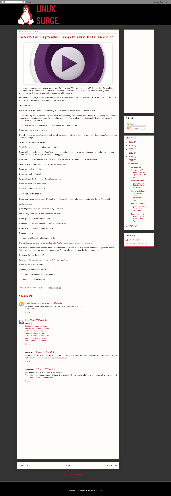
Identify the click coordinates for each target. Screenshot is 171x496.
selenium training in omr (34, 333)
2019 (131, 153)
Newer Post (24, 466)
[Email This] (49, 288)
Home (69, 466)
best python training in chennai (37, 328)
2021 (131, 145)
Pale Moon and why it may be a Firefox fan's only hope (138, 206)
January (134, 167)
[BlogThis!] (52, 288)
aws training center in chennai (36, 341)
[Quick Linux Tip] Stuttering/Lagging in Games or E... (138, 173)
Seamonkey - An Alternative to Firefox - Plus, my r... (137, 217)
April (133, 163)
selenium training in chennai (36, 331)
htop (27, 320)
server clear (29, 309)
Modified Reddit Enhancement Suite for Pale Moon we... (137, 184)
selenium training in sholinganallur (38, 336)
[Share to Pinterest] (60, 288)
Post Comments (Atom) (73, 474)
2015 (131, 226)
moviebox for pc (60, 358)
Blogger (99, 491)
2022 (131, 142)
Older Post (112, 466)
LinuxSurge (134, 240)
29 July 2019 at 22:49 (38, 320)
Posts (131, 124)
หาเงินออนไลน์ (31, 378)
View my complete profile (136, 243)
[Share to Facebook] (57, 288)
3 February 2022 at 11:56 (45, 369)
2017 (131, 160)
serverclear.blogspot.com (35, 303)
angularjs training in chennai (36, 338)
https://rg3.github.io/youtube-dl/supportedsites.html (72, 243)
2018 (131, 156)
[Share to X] (55, 288)
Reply (27, 312)
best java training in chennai (36, 326)
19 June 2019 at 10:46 (55, 303)
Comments (134, 128)
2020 (131, 149)
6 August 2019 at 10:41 (45, 352)
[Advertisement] (68, 440)
